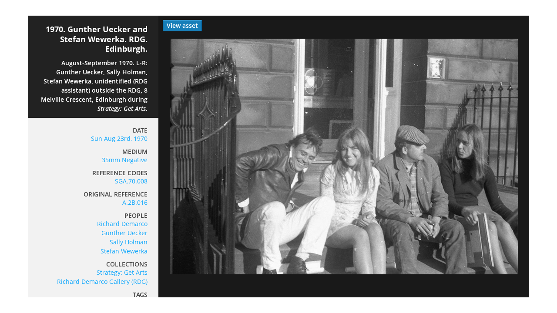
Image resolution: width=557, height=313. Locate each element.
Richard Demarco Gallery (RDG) (102, 281)
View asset (182, 25)
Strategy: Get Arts (122, 272)
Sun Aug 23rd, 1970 (119, 138)
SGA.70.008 (131, 181)
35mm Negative (125, 160)
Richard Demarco (122, 224)
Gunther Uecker (124, 233)
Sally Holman (129, 242)
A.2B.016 (135, 202)
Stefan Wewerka (124, 251)
